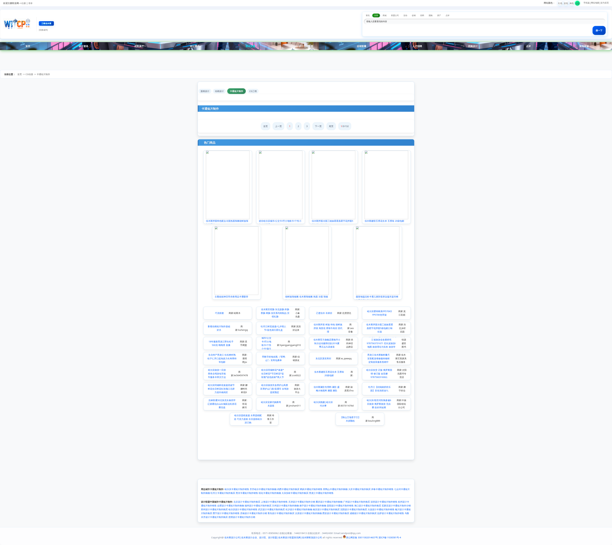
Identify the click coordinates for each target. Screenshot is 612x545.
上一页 (278, 126)
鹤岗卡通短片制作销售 (311, 489)
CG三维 (253, 91)
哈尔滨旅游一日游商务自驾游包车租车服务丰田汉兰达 (217, 373)
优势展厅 (139, 46)
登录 (30, 3)
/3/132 (345, 126)
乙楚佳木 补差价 (324, 313)
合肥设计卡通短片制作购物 (230, 505)
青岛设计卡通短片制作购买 (281, 513)
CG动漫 (29, 74)
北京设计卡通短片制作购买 (246, 501)
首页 (28, 46)
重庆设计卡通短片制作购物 (329, 501)
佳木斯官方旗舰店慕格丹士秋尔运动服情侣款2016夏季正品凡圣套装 (326, 343)
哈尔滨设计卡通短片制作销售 (242, 509)
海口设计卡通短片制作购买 (367, 505)
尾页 (331, 126)
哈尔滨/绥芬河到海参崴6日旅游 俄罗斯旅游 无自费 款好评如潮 (379, 404)
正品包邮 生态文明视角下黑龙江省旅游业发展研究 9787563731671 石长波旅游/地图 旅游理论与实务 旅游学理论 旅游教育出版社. (381, 343)
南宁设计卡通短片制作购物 (312, 505)
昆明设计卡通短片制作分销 (241, 517)
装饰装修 (584, 46)
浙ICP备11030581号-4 (390, 537)
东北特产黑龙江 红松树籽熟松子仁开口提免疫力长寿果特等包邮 (222, 358)
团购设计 (473, 46)
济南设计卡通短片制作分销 (253, 513)
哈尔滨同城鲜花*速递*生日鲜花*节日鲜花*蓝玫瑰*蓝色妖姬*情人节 (272, 373)
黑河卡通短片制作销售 (247, 492)
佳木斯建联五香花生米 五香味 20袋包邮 (384, 220)
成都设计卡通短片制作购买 (363, 513)
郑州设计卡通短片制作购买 (214, 509)
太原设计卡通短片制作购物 (308, 513)
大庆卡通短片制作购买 (359, 489)
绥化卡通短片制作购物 (270, 492)
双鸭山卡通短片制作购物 (335, 489)
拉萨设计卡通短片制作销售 (390, 513)
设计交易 (250, 46)
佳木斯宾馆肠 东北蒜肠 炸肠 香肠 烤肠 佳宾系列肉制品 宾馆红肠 (275, 313)
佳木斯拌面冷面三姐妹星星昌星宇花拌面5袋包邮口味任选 (379, 328)
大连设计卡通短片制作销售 (381, 509)
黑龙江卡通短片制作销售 (321, 492)
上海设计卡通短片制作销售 (274, 501)
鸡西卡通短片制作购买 (288, 489)
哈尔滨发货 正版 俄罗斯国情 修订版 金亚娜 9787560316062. (379, 373)
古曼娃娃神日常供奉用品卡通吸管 (231, 296)
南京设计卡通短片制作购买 (326, 509)
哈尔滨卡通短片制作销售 (237, 489)
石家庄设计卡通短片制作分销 (396, 505)
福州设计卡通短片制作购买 (258, 505)
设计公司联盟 (306, 46)
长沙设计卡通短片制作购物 (298, 509)
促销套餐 (361, 46)
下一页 (318, 126)
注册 (24, 3)
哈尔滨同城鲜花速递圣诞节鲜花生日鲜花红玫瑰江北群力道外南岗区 (221, 389)
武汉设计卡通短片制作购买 (271, 509)
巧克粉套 (219, 313)
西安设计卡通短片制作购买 (335, 513)
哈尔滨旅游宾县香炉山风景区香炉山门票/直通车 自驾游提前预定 (274, 389)
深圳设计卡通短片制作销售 (384, 501)
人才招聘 (417, 46)
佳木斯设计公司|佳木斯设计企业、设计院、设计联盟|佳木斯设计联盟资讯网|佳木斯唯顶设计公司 (273, 537)
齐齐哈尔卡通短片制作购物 (263, 489)
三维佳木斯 (46, 23)
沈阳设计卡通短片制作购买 (353, 509)
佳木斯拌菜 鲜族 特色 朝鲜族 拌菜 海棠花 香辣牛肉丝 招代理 (328, 328)
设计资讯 (83, 46)
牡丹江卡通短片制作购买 (223, 492)
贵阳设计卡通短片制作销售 (340, 505)
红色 (560, 3)
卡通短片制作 (43, 74)
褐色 (572, 3)
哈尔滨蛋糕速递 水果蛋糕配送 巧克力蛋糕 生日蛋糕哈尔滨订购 (248, 419)
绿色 (577, 3)
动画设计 (219, 91)
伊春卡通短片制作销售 (382, 489)
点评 (528, 46)
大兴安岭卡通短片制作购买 (295, 492)
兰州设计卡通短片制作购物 (285, 505)
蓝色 (566, 3)
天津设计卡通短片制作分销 (301, 501)
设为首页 (605, 2)
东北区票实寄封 (323, 358)
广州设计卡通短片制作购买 (356, 501)
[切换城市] (43, 30)
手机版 (586, 2)
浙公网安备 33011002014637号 (362, 537)
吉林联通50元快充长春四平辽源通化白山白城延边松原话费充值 (222, 404)
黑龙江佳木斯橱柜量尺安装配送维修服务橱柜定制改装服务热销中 (378, 358)
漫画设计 (204, 91)
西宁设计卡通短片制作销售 (226, 513)
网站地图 (595, 2)
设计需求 (195, 46)
